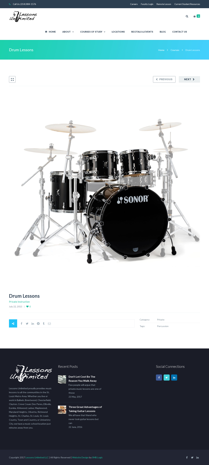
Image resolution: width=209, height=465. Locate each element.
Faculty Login (147, 4)
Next (187, 79)
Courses (175, 50)
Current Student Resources (187, 4)
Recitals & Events (142, 31)
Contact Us (179, 31)
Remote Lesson (164, 4)
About (66, 31)
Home (52, 31)
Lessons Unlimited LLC (36, 457)
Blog (163, 31)
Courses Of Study (91, 31)
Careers (134, 4)
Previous (166, 79)
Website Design (80, 457)
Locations (118, 31)
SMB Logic (97, 457)
